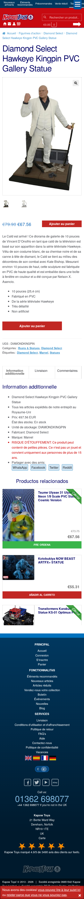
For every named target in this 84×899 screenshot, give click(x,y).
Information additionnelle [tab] (14, 372)
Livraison (42, 720)
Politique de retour (42, 729)
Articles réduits (42, 685)
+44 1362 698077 (28, 805)
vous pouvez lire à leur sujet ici (59, 889)
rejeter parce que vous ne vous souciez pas (37, 895)
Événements (42, 699)
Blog (42, 708)
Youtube (45, 782)
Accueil (3, 24)
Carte (42, 838)
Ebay (55, 782)
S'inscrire (42, 660)
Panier (42, 664)
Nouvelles (18, 24)
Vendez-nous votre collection (42, 690)
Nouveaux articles (42, 681)
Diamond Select (53, 33)
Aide (42, 738)
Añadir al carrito (42, 595)
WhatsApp (20, 467)
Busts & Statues (29, 348)
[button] (76, 83)
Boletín (42, 694)
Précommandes (43, 3)
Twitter (53, 467)
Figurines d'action (30, 33)
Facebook (38, 467)
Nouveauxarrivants (9, 3)
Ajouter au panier (62, 223)
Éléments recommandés (42, 676)
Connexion (13, 24)
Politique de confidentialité (42, 747)
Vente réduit (61, 3)
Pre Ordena (42, 544)
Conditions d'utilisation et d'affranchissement (42, 725)
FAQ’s (42, 734)
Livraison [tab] (41, 370)
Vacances (42, 752)
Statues (55, 352)
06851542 (66, 882)
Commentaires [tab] (67, 370)
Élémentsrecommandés (25, 3)
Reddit (67, 467)
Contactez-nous (8, 24)
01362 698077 (42, 798)
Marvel (43, 352)
